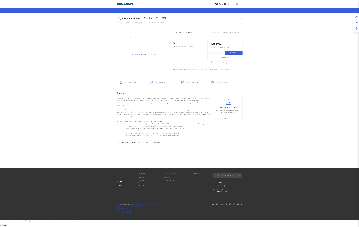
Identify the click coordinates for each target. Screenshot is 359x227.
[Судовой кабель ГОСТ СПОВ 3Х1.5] (143, 54)
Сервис (196, 174)
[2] (213, 32)
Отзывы (140, 183)
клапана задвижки (122, 208)
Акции (119, 177)
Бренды (119, 185)
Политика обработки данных (125, 212)
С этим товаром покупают (152, 142)
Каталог (119, 174)
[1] (212, 32)
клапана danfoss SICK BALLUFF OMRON (147, 204)
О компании (142, 177)
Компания (142, 174)
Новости (141, 180)
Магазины (167, 177)
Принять (3, 226)
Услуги (119, 181)
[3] (215, 32)
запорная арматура (135, 206)
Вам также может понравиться (128, 142)
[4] (217, 32)
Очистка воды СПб (122, 206)
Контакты (141, 185)
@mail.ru (227, 186)
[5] (218, 32)
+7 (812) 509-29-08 (221, 4)
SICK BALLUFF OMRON (123, 210)
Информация (169, 174)
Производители (169, 180)
